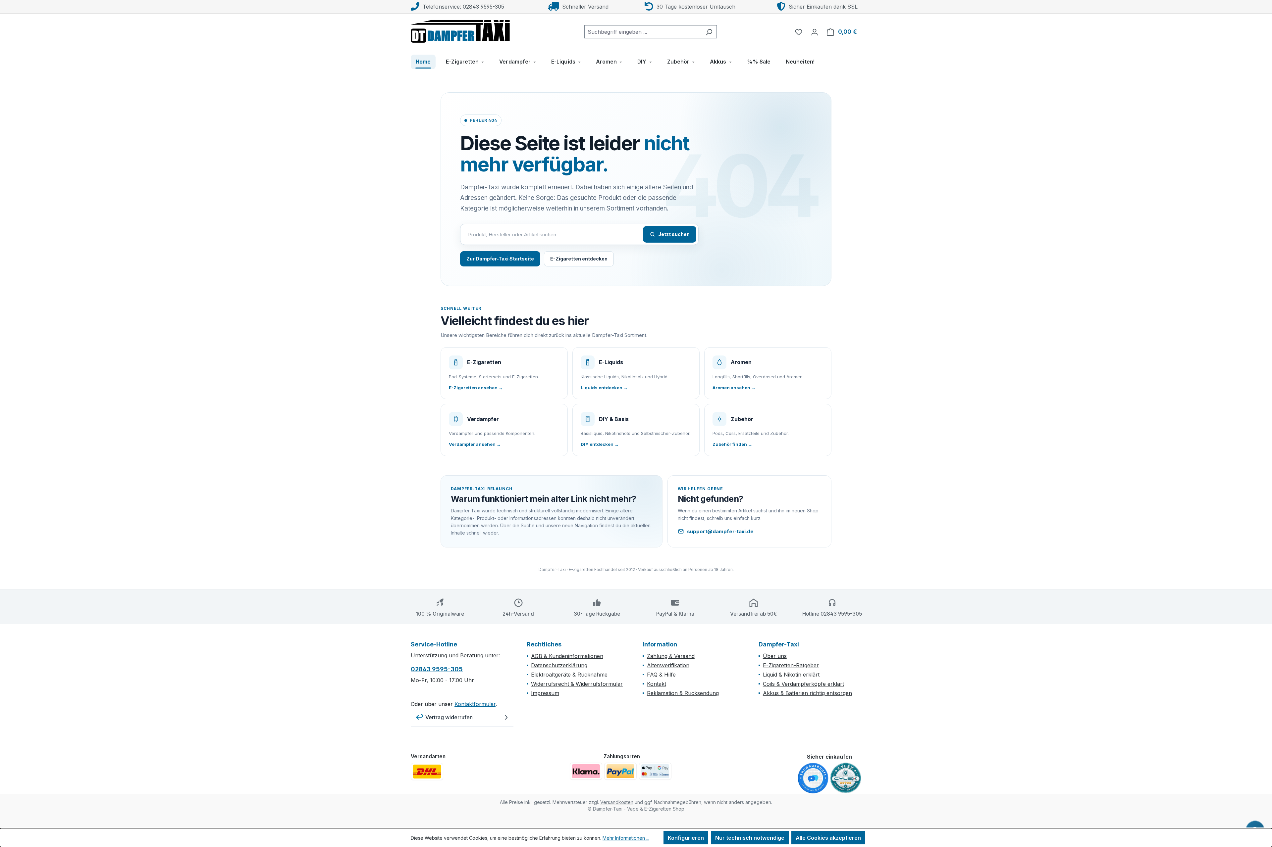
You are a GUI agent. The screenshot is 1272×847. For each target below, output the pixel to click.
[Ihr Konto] (814, 31)
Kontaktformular (475, 704)
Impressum (545, 693)
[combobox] (643, 31)
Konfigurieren (686, 837)
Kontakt (656, 684)
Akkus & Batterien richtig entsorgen (807, 693)
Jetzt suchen (674, 234)
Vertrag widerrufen (449, 717)
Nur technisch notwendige (749, 837)
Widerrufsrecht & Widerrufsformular (577, 684)
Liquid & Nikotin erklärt (791, 674)
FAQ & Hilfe (661, 674)
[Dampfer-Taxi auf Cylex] (845, 778)
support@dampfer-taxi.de (720, 531)
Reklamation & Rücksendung (683, 693)
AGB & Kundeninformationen (567, 656)
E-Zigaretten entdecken (579, 258)
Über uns (775, 656)
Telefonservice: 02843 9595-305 (461, 6)
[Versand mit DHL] (427, 771)
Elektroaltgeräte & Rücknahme (569, 674)
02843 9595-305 (437, 669)
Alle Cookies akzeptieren (828, 837)
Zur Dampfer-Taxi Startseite (500, 258)
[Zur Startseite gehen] (460, 30)
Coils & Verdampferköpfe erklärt (803, 684)
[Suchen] (709, 31)
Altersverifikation (668, 665)
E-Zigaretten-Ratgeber (791, 665)
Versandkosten (616, 802)
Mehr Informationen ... (626, 838)
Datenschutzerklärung (559, 665)
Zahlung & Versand (671, 656)
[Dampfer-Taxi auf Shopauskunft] (813, 778)
